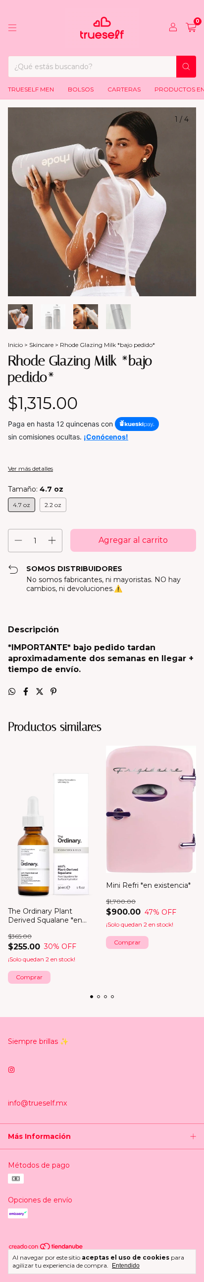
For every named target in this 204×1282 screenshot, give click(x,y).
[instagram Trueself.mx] (11, 1070)
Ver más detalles (30, 468)
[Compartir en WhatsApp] (13, 691)
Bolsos (81, 89)
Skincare (41, 344)
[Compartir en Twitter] (41, 691)
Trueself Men (31, 89)
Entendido (126, 1265)
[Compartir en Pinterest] (53, 691)
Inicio (15, 344)
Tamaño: (35, 489)
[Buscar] (186, 67)
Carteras (124, 89)
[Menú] (12, 27)
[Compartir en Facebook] (27, 691)
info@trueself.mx (37, 1103)
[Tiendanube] (46, 1248)
